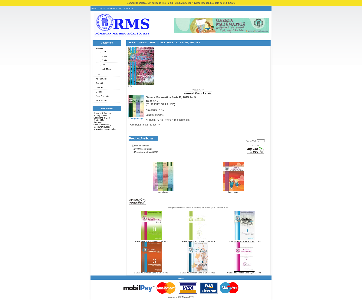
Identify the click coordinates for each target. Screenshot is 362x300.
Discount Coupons (102, 127)
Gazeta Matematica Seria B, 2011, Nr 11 (151, 241)
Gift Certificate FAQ (102, 124)
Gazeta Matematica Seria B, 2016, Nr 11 (197, 273)
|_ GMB (102, 52)
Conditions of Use (102, 118)
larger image (163, 192)
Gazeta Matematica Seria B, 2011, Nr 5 (244, 273)
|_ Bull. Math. (104, 69)
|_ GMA (102, 56)
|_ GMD (102, 60)
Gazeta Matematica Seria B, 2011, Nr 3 (198, 241)
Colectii (99, 83)
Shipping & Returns (102, 113)
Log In (102, 8)
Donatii (99, 92)
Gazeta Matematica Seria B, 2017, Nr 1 (244, 241)
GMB (153, 42)
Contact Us (99, 120)
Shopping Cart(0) (114, 8)
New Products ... (103, 96)
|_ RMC (102, 65)
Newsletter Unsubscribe (105, 129)
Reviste (99, 48)
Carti (98, 74)
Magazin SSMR (188, 297)
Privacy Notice (100, 115)
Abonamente (101, 79)
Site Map (97, 122)
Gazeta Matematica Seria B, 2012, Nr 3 (151, 273)
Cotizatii (99, 87)
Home (94, 8)
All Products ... (102, 100)
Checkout (128, 8)
